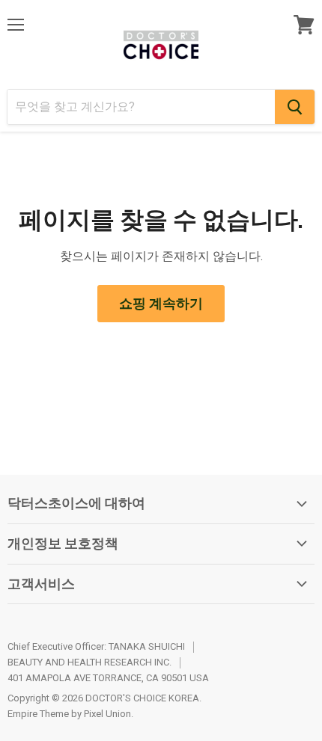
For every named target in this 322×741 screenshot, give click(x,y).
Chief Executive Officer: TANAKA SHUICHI (96, 646)
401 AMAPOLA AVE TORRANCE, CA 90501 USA (108, 677)
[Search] (295, 107)
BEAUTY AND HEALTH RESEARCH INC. (89, 662)
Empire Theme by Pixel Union (69, 713)
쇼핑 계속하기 (161, 303)
